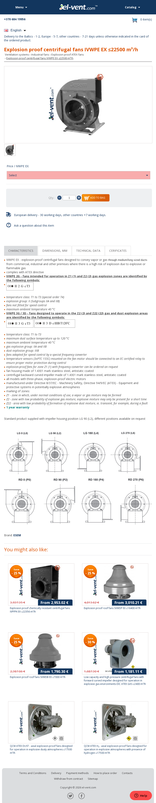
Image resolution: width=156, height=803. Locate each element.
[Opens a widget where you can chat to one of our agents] (141, 796)
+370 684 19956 (14, 19)
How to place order (105, 773)
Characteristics (20, 251)
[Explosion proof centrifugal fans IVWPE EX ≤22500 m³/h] (78, 104)
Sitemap (93, 779)
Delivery (56, 773)
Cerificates (118, 251)
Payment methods (77, 773)
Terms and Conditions (32, 773)
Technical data (88, 251)
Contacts (127, 773)
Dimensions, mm (54, 251)
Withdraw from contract (68, 779)
